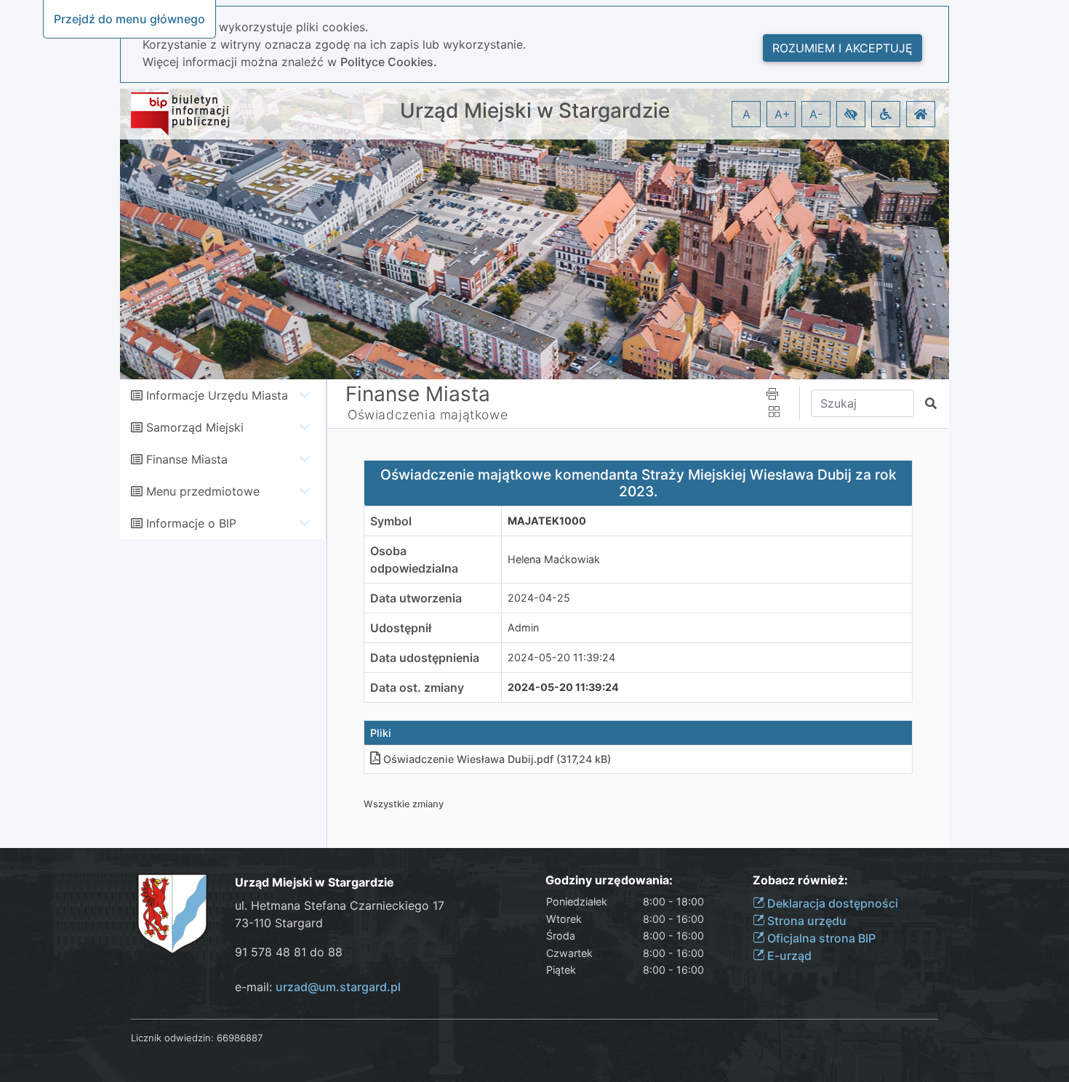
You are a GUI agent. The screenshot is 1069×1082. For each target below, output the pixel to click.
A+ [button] (782, 114)
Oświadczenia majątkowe (428, 414)
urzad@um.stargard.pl (338, 987)
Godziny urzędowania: (609, 880)
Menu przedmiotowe (203, 491)
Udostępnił (400, 628)
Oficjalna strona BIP (820, 938)
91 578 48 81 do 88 (289, 952)
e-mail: (318, 987)
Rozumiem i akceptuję (842, 48)
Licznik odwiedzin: (172, 1037)
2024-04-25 (539, 598)
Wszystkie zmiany (404, 804)
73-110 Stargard (279, 923)
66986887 (240, 1037)
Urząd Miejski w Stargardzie (535, 111)
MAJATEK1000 (547, 520)
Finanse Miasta (187, 459)
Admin (523, 627)
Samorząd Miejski (195, 427)
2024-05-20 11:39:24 (561, 657)
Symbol (391, 521)
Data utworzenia (416, 598)
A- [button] (815, 114)
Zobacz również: (800, 880)
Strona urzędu (805, 920)
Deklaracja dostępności (831, 903)
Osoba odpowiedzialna (414, 560)
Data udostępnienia (424, 657)
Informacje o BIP (191, 523)
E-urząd (788, 955)
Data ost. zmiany (417, 687)
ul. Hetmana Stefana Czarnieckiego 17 (339, 905)
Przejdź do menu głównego (129, 19)
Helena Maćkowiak (554, 559)
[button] (850, 114)
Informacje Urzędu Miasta (217, 395)
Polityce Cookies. (388, 61)
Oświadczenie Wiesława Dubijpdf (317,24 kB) (497, 759)
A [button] (746, 114)
